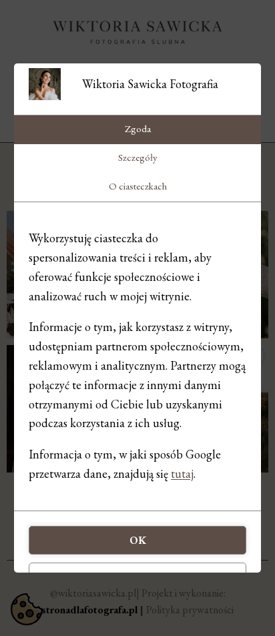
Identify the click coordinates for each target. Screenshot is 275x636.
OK (137, 540)
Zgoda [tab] (138, 128)
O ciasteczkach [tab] (138, 186)
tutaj (182, 473)
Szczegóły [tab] (138, 157)
